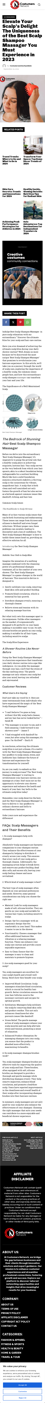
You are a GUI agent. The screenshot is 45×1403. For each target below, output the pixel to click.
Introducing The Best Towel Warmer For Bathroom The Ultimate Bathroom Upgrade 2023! (33, 1144)
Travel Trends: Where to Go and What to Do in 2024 (11, 160)
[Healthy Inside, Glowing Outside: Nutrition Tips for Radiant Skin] (33, 177)
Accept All (22, 1385)
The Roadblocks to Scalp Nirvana (17, 509)
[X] (13, 322)
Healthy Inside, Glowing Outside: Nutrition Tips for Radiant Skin (32, 193)
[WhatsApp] (27, 322)
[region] (22, 1382)
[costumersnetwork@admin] (4, 66)
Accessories (9, 17)
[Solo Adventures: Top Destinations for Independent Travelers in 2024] (33, 210)
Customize (22, 1391)
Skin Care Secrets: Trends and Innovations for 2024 (11, 193)
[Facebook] (6, 322)
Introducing (8, 546)
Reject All (22, 1398)
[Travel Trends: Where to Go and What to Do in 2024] (12, 144)
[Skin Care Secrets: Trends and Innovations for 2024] (12, 177)
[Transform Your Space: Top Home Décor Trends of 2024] (33, 144)
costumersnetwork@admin (21, 66)
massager (21, 377)
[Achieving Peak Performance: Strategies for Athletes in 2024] (12, 210)
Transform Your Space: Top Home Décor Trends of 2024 (32, 160)
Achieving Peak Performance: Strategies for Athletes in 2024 (11, 225)
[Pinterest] (20, 322)
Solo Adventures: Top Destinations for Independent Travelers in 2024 (32, 227)
